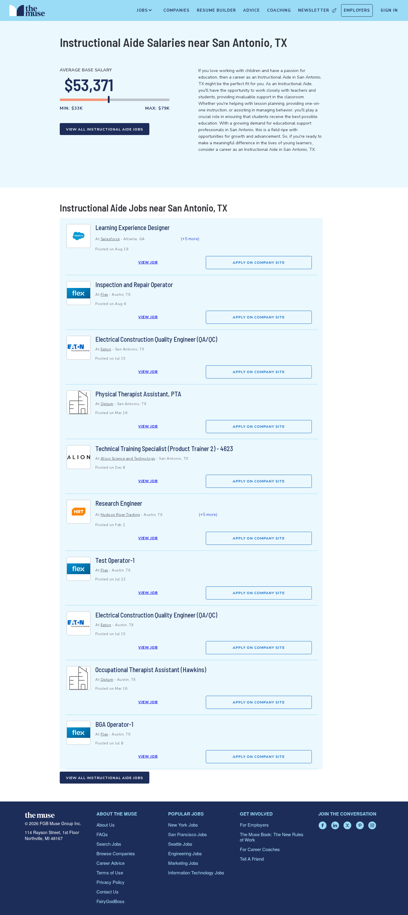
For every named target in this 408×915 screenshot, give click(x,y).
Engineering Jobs (185, 853)
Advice (251, 10)
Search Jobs (108, 844)
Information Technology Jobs (196, 872)
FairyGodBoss (110, 901)
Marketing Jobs (183, 863)
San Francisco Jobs (187, 834)
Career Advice (110, 863)
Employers (357, 10)
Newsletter (313, 10)
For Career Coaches (260, 849)
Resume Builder (216, 10)
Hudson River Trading (120, 514)
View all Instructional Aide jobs (104, 129)
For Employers (254, 824)
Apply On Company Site (259, 262)
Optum (107, 403)
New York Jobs (183, 824)
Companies (176, 10)
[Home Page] (27, 12)
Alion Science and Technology (128, 458)
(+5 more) (190, 239)
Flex (104, 294)
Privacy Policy (110, 882)
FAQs (102, 834)
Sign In (389, 10)
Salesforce (110, 239)
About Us (105, 824)
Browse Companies (115, 853)
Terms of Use (109, 872)
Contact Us (107, 891)
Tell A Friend (252, 859)
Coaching (279, 10)
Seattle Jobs (180, 844)
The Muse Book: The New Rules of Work (271, 837)
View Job (148, 262)
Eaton (106, 349)
